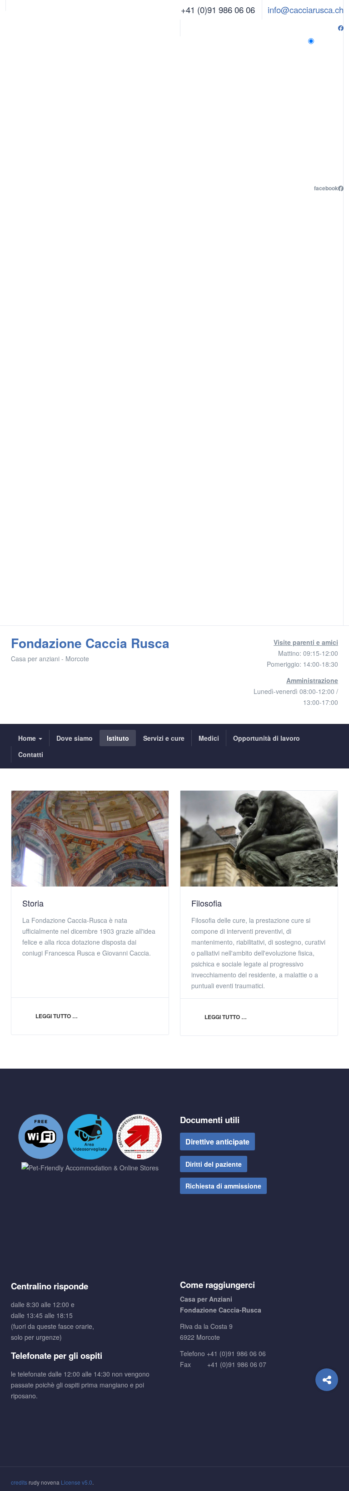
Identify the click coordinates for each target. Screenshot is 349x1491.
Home (28, 738)
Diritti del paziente (213, 1164)
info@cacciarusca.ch (306, 9)
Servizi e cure (163, 738)
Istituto (118, 738)
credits (19, 1482)
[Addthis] (326, 1379)
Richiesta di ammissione (223, 1185)
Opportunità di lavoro (266, 738)
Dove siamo (74, 738)
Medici (209, 738)
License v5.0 (76, 1482)
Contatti (30, 754)
